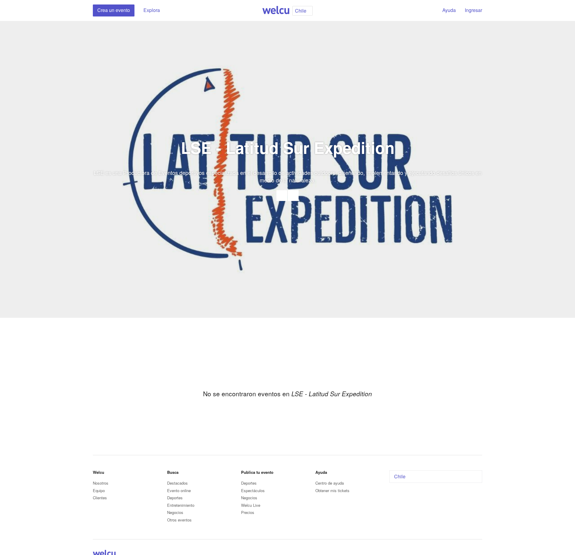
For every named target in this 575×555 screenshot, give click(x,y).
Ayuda (449, 10)
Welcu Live (250, 505)
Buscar (427, 10)
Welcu (275, 10)
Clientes (100, 497)
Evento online (179, 490)
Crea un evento (113, 10)
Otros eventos (179, 520)
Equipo (99, 490)
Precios (247, 512)
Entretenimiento (180, 505)
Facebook (293, 195)
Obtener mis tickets (332, 490)
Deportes (175, 497)
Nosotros (100, 483)
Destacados (177, 483)
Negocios (175, 512)
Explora (151, 10)
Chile (399, 476)
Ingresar (473, 10)
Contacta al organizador (281, 195)
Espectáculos (253, 490)
